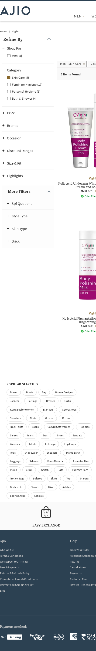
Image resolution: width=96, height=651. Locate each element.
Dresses (50, 401)
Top (68, 478)
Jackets (14, 401)
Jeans (30, 435)
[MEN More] (84, 16)
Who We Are (7, 550)
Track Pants (16, 426)
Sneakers (52, 452)
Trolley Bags (17, 478)
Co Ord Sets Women (59, 426)
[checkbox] (28, 55)
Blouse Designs (64, 392)
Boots (29, 392)
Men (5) (17, 56)
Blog (2, 590)
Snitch (45, 470)
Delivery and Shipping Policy (17, 585)
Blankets (48, 409)
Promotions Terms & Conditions (19, 579)
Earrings (32, 401)
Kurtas (66, 418)
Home (3, 31)
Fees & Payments (10, 567)
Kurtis (67, 401)
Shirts (33, 418)
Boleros (37, 478)
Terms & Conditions (11, 555)
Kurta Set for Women (22, 409)
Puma (13, 470)
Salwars (33, 461)
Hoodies (84, 426)
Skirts (54, 478)
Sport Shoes (69, 409)
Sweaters (15, 418)
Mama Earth (73, 452)
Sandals (77, 435)
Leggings (15, 461)
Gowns (49, 418)
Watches (15, 444)
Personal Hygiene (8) (26, 91)
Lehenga (50, 444)
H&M (60, 470)
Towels (35, 487)
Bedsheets (16, 487)
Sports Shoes (17, 495)
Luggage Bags (80, 470)
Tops (13, 452)
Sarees (14, 435)
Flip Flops (70, 444)
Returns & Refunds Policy (15, 573)
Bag (44, 392)
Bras (45, 435)
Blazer (13, 392)
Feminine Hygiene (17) (27, 84)
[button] (28, 39)
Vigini (16, 31)
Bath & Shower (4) (24, 98)
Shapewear (31, 452)
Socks (35, 426)
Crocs (29, 470)
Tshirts (32, 444)
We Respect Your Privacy (14, 561)
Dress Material (55, 461)
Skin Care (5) (20, 77)
